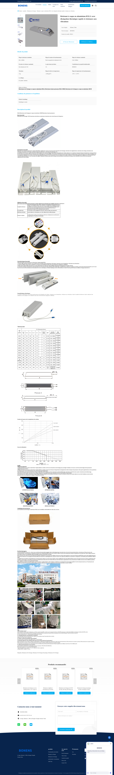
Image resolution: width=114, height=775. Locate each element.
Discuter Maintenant (85, 5)
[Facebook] (109, 738)
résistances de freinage (53, 652)
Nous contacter (62, 5)
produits (24, 11)
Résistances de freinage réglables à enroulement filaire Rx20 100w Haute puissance (75, 689)
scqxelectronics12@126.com (26, 715)
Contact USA (64, 762)
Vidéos (49, 4)
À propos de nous (55, 5)
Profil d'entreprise (65, 753)
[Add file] (88, 772)
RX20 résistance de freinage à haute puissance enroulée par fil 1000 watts (32, 689)
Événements (71, 4)
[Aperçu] (22, 6)
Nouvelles (74, 754)
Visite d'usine (64, 755)
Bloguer (70, 6)
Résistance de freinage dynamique (40, 652)
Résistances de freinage (31, 11)
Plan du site (64, 760)
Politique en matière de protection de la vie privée (27, 773)
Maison (20, 11)
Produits (45, 4)
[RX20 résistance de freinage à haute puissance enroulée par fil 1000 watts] (32, 676)
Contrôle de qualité (65, 758)
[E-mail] (33, 725)
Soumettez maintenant (65, 729)
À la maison (38, 4)
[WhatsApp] (20, 725)
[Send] (111, 772)
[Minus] (110, 744)
